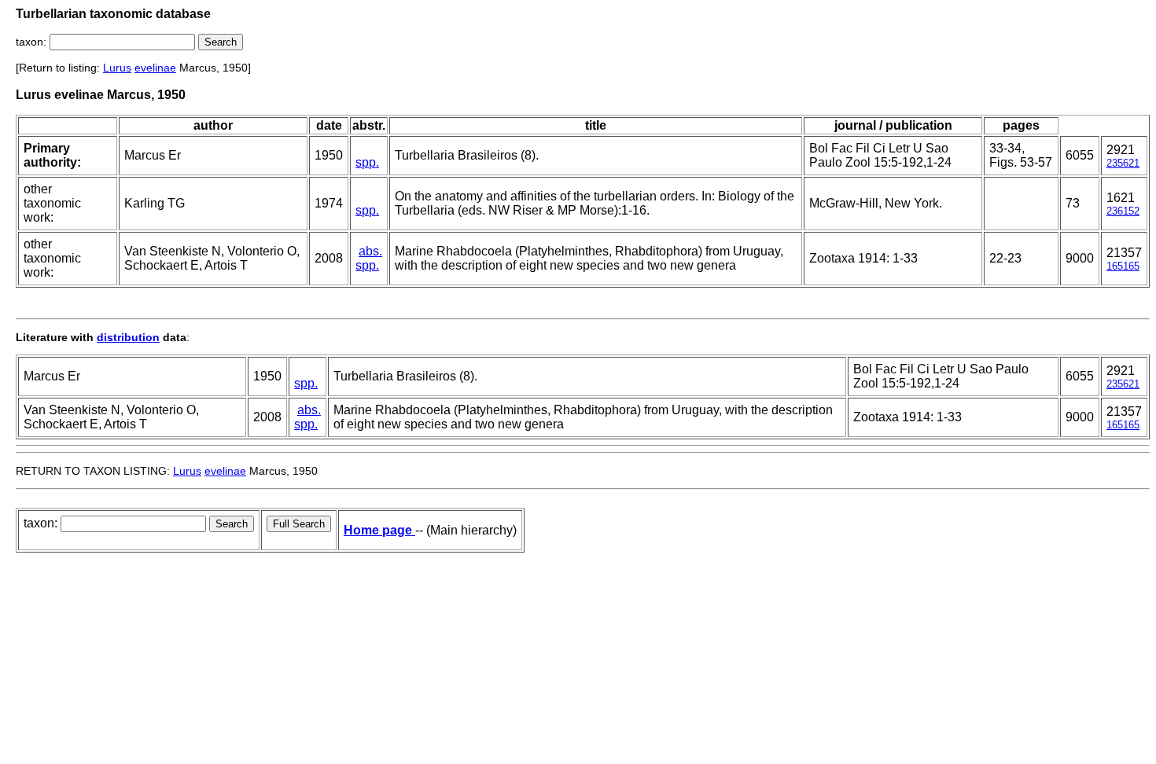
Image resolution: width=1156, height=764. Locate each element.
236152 (1122, 211)
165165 (1122, 266)
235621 (1122, 163)
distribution (128, 337)
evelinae (155, 67)
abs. (370, 251)
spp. (367, 162)
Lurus (117, 67)
